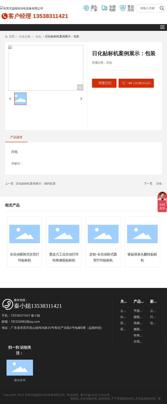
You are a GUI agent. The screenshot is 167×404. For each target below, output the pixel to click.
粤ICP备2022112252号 (95, 395)
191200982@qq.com (25, 321)
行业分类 (24, 36)
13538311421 (21, 315)
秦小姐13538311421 (38, 306)
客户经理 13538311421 (38, 16)
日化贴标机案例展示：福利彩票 (36, 183)
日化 (38, 36)
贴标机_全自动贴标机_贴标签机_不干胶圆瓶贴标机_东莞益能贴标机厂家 (115, 398)
